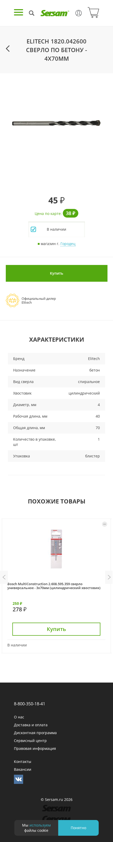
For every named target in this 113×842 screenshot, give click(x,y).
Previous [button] (4, 577)
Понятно (78, 827)
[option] (56, 122)
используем (40, 825)
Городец (67, 243)
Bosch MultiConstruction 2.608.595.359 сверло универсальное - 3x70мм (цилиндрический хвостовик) (53, 585)
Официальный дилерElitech (39, 300)
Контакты (22, 761)
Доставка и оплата (31, 724)
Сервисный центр (30, 740)
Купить (56, 273)
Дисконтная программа (35, 732)
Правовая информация (35, 748)
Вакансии (22, 769)
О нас (19, 716)
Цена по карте (48, 213)
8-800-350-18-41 (29, 704)
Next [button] (109, 577)
